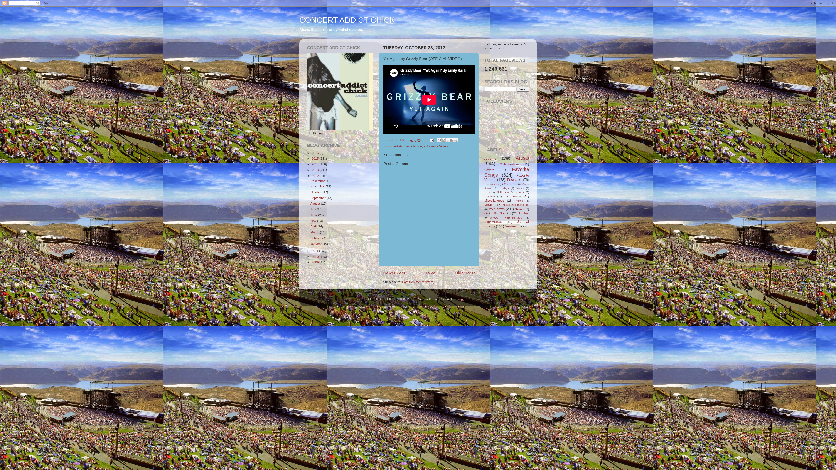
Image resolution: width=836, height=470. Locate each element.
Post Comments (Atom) (418, 282)
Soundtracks (493, 222)
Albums (490, 158)
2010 (316, 256)
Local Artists (512, 196)
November (318, 186)
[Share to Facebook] (452, 140)
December (318, 180)
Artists (398, 146)
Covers (489, 170)
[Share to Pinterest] (456, 140)
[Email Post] (431, 140)
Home (430, 273)
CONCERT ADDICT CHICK (347, 20)
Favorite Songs (414, 146)
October (316, 192)
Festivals (514, 180)
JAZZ (487, 192)
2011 (315, 251)
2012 (316, 175)
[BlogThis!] (443, 140)
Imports (520, 188)
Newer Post (394, 273)
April (313, 226)
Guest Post (510, 184)
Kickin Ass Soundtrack (510, 192)
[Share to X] (447, 140)
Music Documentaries (516, 204)
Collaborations (509, 164)
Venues (511, 226)
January (316, 243)
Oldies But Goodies (497, 213)
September (318, 198)
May (313, 220)
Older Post (465, 273)
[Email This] (439, 140)
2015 (316, 158)
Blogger (462, 299)
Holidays (504, 188)
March (315, 232)
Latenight (490, 196)
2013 (316, 170)
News (518, 209)
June (314, 215)
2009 (316, 262)
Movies (489, 204)
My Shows (497, 209)
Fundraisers (491, 184)
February (317, 238)
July (313, 209)
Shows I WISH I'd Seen (507, 217)
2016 (316, 153)
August (315, 203)
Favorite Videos (437, 146)
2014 (316, 164)
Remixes (524, 213)
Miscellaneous (494, 200)
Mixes (519, 200)
